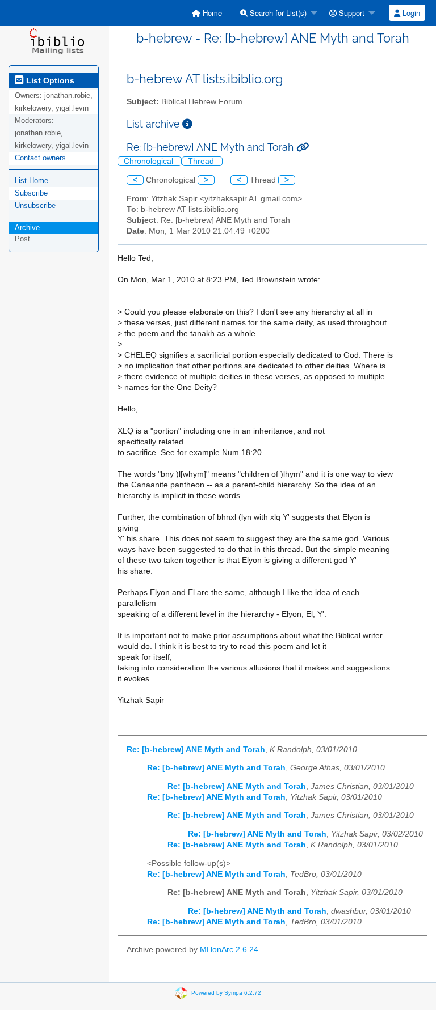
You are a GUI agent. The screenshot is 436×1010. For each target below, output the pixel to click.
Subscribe (31, 193)
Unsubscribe (35, 205)
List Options (49, 80)
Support (350, 12)
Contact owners (40, 158)
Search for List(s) (277, 12)
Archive (27, 227)
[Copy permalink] (302, 147)
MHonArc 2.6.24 (229, 949)
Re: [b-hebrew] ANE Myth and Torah (196, 749)
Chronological (149, 161)
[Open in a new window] (187, 124)
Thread (202, 161)
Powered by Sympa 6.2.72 (226, 992)
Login (410, 12)
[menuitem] (207, 13)
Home (211, 12)
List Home (31, 180)
